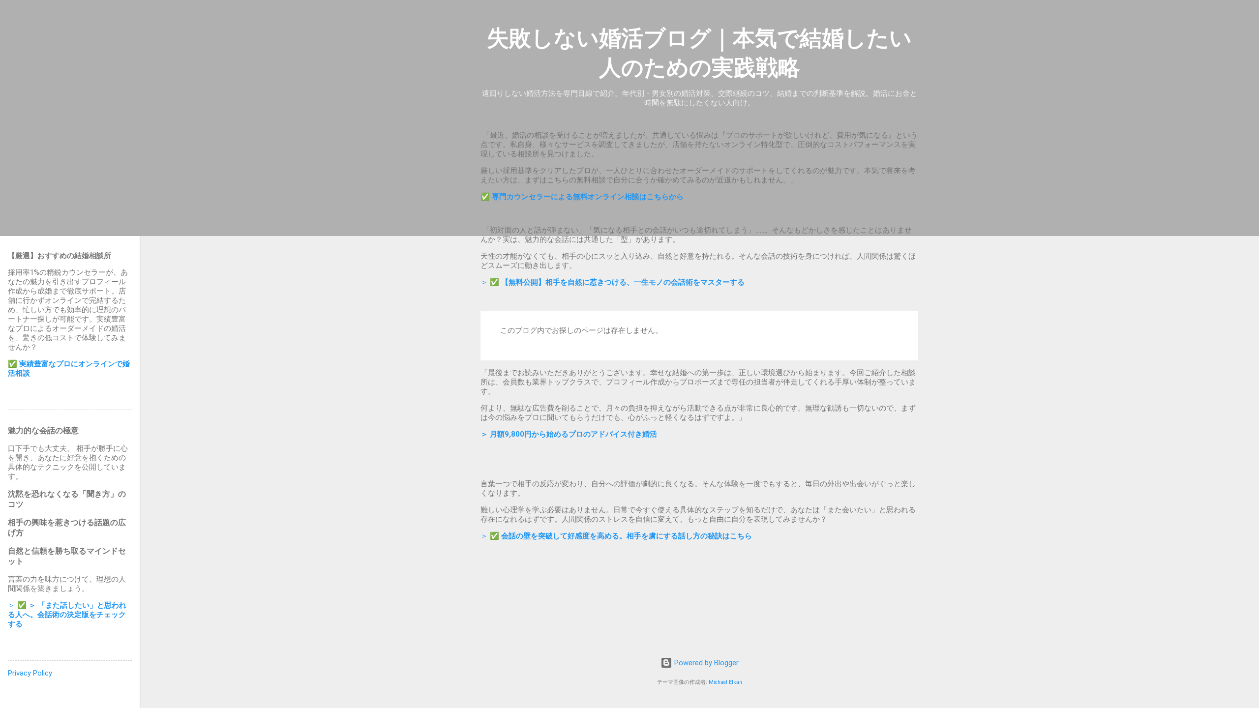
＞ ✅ (612, 282)
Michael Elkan (725, 682)
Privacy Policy (30, 673)
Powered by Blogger (705, 662)
